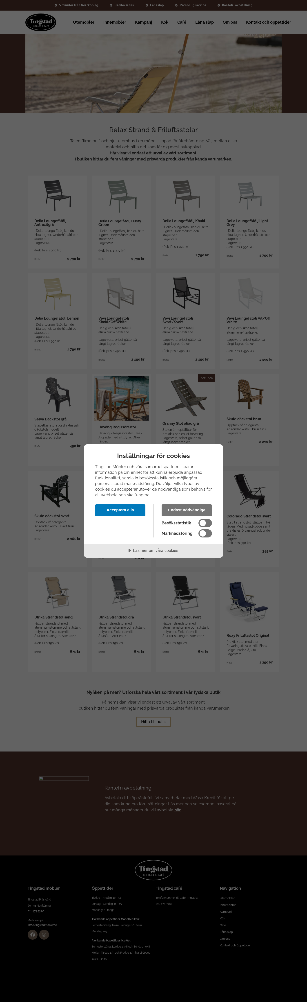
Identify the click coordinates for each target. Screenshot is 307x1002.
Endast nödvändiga (186, 510)
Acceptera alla (120, 510)
